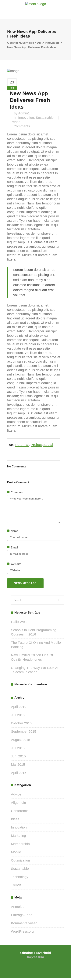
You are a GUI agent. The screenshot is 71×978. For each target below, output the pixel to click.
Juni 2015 (18, 756)
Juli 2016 (18, 715)
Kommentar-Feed (24, 923)
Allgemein (18, 802)
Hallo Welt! (19, 622)
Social (48, 445)
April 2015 (18, 773)
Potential (22, 445)
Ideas (15, 819)
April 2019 (18, 707)
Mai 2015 (18, 764)
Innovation (52, 42)
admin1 (24, 113)
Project (36, 445)
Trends (15, 122)
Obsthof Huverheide (20, 42)
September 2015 (23, 731)
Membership (20, 844)
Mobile (16, 852)
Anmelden (18, 907)
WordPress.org (22, 931)
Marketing (18, 836)
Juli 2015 (18, 748)
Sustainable (45, 117)
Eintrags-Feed (21, 915)
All (39, 42)
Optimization (20, 860)
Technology (19, 877)
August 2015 (20, 740)
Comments (21, 126)
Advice (16, 794)
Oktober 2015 (21, 723)
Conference (20, 811)
